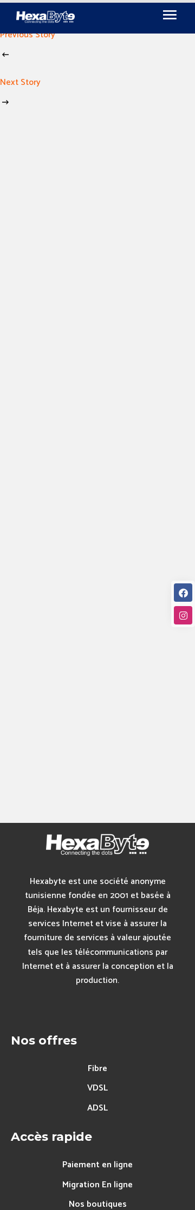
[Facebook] (183, 592)
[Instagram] (183, 615)
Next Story (20, 82)
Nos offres (44, 1040)
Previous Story (27, 35)
